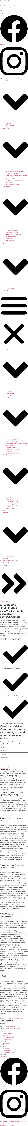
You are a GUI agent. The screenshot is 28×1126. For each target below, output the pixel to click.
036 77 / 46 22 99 (10, 1027)
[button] (14, 319)
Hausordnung (10, 288)
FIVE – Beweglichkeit (12, 232)
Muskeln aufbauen (11, 179)
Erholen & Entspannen (12, 184)
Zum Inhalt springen (6, 1)
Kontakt (8, 123)
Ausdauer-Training (11, 236)
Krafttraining (10, 229)
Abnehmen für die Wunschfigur (15, 171)
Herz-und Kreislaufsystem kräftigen (16, 175)
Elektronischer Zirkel (12, 230)
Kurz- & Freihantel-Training (14, 234)
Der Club (8, 127)
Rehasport (6, 244)
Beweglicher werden (12, 173)
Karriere (5, 290)
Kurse (4, 242)
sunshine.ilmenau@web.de (7, 3)
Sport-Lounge (10, 240)
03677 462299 (6, 11)
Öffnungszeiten (10, 125)
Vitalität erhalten (11, 177)
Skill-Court (9, 238)
